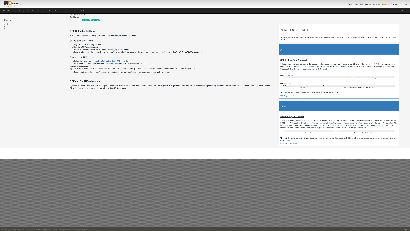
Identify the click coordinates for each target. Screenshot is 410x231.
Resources (395, 4)
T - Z (6, 30)
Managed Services (55, 11)
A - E (6, 24)
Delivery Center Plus (39, 11)
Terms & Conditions (15, 229)
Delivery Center (365, 4)
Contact (9, 229)
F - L (5, 26)
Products (385, 4)
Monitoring (376, 4)
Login (406, 4)
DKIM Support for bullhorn (289, 143)
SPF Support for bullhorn (288, 96)
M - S (6, 28)
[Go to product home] (11, 3)
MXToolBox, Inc (55, 229)
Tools (356, 4)
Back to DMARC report (77, 15)
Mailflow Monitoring (71, 11)
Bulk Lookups (85, 11)
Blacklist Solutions (9, 11)
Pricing (350, 4)
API (25, 229)
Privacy (27, 229)
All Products (404, 11)
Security (22, 229)
